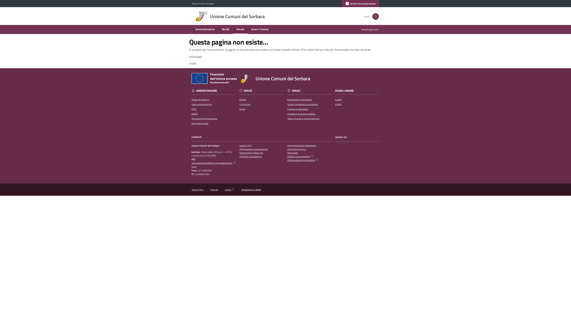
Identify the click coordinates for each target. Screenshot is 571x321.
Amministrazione (206, 90)
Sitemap (214, 189)
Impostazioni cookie (251, 189)
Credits (228, 189)
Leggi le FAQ (245, 145)
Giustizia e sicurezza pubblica (301, 114)
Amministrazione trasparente (301, 145)
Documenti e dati (200, 123)
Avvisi (242, 109)
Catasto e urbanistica (297, 109)
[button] (375, 16)
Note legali (292, 153)
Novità (248, 90)
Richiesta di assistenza (250, 156)
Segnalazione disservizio (251, 153)
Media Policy (198, 189)
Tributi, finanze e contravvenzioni (303, 118)
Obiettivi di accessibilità (298, 156)
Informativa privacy (296, 149)
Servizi (296, 90)
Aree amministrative (202, 104)
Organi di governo (200, 99)
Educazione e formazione (299, 99)
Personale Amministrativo (204, 118)
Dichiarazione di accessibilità (301, 160)
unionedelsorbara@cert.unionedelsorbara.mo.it (212, 165)
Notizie (242, 99)
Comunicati (244, 104)
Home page (195, 57)
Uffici (194, 109)
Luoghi (338, 99)
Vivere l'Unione (344, 90)
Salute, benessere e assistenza (302, 104)
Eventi (338, 104)
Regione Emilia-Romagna (203, 3)
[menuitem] (205, 29)
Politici (195, 114)
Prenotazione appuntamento (253, 149)
